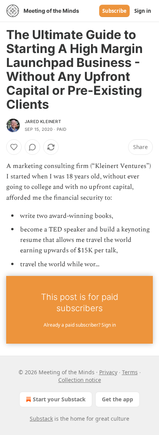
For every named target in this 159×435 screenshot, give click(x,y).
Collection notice (79, 380)
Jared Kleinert (43, 121)
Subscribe (114, 10)
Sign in (142, 10)
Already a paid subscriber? (80, 325)
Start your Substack (59, 399)
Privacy (108, 372)
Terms (130, 372)
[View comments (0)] (32, 147)
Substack (41, 418)
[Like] (14, 147)
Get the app (117, 399)
